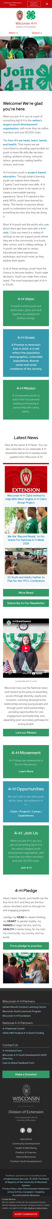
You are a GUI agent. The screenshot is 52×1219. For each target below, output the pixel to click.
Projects (24, 811)
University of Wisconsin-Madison (13, 4)
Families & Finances (26, 1152)
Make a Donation (26, 1074)
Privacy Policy (9, 1188)
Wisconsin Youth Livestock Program (21, 1011)
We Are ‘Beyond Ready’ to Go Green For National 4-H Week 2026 (26, 540)
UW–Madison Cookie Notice (35, 1208)
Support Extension (34, 4)
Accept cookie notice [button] (26, 1214)
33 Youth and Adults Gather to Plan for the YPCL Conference (26, 579)
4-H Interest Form (12, 1050)
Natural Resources (26, 1156)
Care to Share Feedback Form (18, 1062)
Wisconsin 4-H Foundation (16, 1015)
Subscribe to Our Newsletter (26, 603)
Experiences (26, 815)
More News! (26, 593)
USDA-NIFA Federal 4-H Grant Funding (23, 1032)
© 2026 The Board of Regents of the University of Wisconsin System (27, 1182)
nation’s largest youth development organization (22, 124)
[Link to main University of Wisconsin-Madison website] (26, 1101)
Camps (36, 811)
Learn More (26, 771)
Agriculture (26, 1139)
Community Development (26, 1143)
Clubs (13, 811)
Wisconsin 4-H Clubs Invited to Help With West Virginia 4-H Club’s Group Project (26, 499)
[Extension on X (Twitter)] (29, 1132)
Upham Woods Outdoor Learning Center (24, 1006)
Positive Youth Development (26, 1161)
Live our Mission (26, 732)
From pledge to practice (26, 946)
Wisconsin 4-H (26, 23)
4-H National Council (13, 1028)
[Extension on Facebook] (23, 1132)
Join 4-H (26, 867)
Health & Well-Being (26, 1147)
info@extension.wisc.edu (15, 1178)
